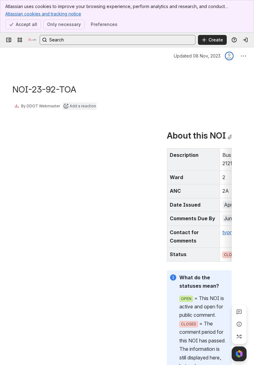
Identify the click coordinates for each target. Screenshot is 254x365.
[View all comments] (239, 312)
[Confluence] (32, 40)
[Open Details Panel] (239, 324)
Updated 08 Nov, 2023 (197, 55)
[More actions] (243, 56)
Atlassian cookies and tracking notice (43, 13)
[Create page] (239, 336)
